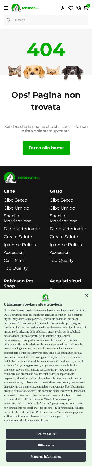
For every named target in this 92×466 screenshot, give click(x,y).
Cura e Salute (18, 236)
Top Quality (16, 268)
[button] (86, 295)
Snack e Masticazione (18, 219)
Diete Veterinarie (22, 228)
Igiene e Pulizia (20, 244)
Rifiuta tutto (46, 445)
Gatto (56, 191)
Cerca (9, 20)
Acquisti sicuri (65, 281)
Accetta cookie (46, 433)
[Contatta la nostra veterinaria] (78, 8)
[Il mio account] (63, 8)
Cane (9, 191)
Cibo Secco (15, 200)
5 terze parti (23, 310)
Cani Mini (14, 260)
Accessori (14, 252)
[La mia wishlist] (70, 8)
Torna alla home (46, 147)
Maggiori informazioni (46, 456)
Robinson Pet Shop (18, 284)
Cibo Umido (16, 208)
